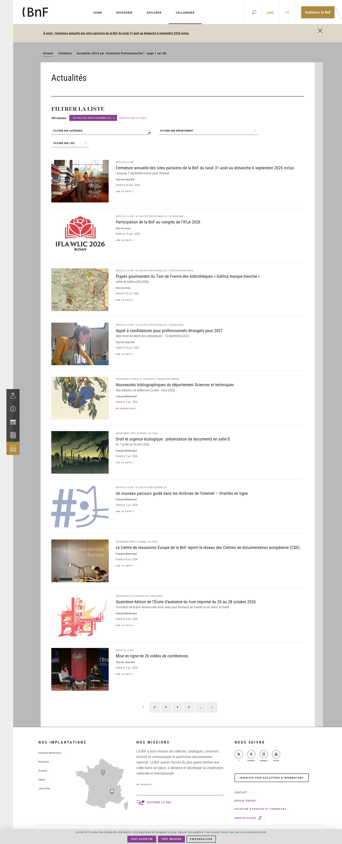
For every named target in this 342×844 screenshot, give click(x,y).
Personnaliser (201, 839)
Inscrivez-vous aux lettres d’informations (272, 777)
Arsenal (42, 770)
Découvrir (124, 13)
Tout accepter (142, 839)
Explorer (154, 13)
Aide (270, 13)
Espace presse (245, 800)
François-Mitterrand (49, 752)
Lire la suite (124, 191)
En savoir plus (125, 408)
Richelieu (43, 761)
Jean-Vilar (44, 788)
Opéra (41, 779)
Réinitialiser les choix (133, 118)
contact (241, 792)
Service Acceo (246, 818)
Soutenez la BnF (318, 12)
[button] (13, 408)
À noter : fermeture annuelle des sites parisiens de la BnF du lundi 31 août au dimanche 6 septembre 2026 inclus (116, 33)
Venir (98, 13)
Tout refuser (171, 839)
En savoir (143, 784)
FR (287, 12)
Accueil (48, 53)
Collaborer (185, 13)
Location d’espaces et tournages (260, 809)
